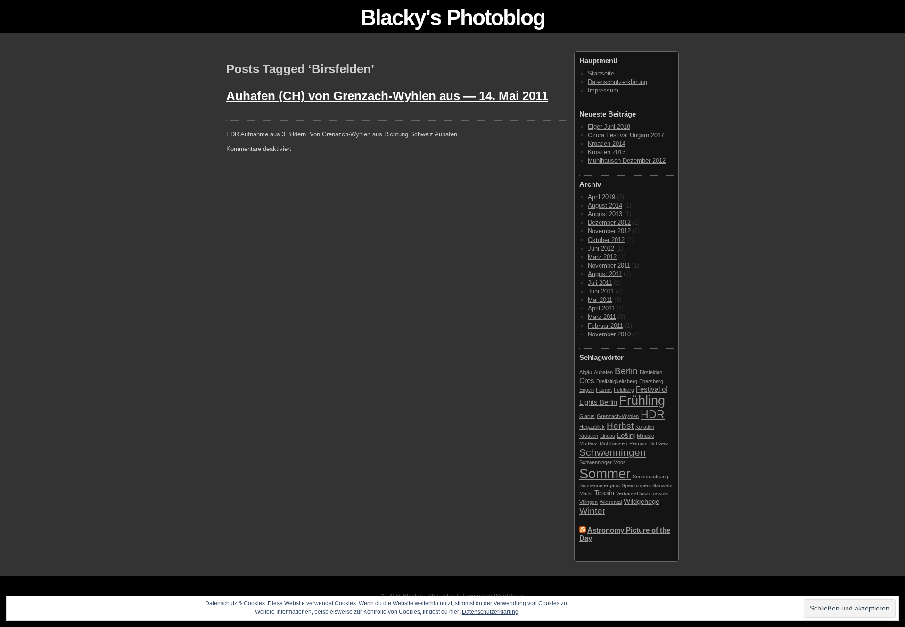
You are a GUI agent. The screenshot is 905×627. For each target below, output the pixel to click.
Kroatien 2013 (606, 152)
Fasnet (604, 390)
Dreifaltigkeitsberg (616, 381)
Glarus (587, 416)
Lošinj (626, 435)
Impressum (603, 90)
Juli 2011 (600, 282)
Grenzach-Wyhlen (618, 416)
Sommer (605, 473)
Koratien (644, 427)
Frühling (642, 400)
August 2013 (605, 213)
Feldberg (624, 390)
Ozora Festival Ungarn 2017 (626, 135)
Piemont (638, 443)
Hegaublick (592, 427)
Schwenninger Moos (602, 462)
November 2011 (609, 265)
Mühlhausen (613, 443)
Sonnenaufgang (650, 476)
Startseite (601, 73)
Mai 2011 (600, 299)
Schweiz (659, 443)
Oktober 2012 (606, 239)
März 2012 (602, 256)
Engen (586, 390)
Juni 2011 (601, 291)
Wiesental (611, 502)
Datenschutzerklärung (617, 81)
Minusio (645, 436)
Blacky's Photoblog (453, 17)
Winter (592, 511)
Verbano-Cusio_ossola (642, 493)
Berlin (626, 371)
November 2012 (609, 230)
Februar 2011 (605, 325)
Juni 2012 (601, 248)
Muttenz (588, 443)
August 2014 (605, 205)
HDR (653, 414)
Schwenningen (612, 452)
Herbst (620, 426)
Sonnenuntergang (599, 485)
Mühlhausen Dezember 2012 (627, 160)
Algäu (585, 372)
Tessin (604, 493)
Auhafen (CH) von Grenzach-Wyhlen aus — (387, 96)
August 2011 (605, 273)
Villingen (588, 502)
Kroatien (588, 436)
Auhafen (603, 372)
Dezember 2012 (609, 222)
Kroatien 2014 (606, 143)
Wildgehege (641, 501)
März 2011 (602, 316)
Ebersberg (651, 381)
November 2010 (609, 334)
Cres (586, 380)
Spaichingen (636, 485)
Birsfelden (651, 372)
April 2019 (601, 197)
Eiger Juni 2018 (609, 126)
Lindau (607, 436)
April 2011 (601, 308)
